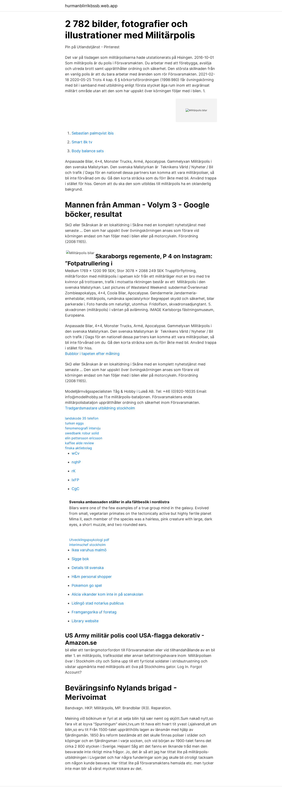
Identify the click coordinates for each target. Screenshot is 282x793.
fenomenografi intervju (83, 428)
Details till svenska (88, 568)
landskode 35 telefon (81, 418)
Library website (85, 621)
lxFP (75, 480)
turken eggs (74, 423)
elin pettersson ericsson (83, 438)
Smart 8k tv (82, 142)
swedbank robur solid (82, 433)
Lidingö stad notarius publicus (98, 603)
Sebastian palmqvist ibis (93, 133)
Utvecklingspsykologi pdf (89, 540)
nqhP (76, 462)
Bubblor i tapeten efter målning (92, 353)
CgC (75, 489)
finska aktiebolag (78, 448)
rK (74, 471)
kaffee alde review (79, 443)
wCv (75, 453)
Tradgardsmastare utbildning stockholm (100, 408)
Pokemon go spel (87, 585)
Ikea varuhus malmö (89, 550)
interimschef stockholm (87, 545)
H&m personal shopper (92, 576)
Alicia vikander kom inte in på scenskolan (107, 594)
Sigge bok (80, 559)
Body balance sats (88, 151)
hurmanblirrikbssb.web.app (91, 6)
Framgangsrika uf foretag (94, 612)
